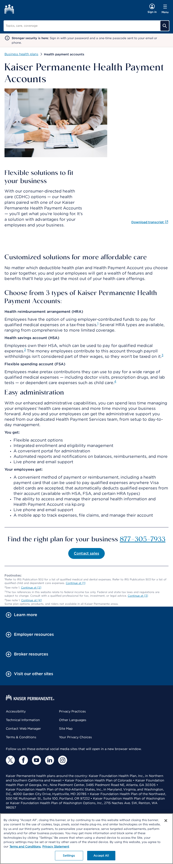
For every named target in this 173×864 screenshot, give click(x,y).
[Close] (166, 821)
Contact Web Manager (23, 728)
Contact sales (86, 553)
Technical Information (23, 720)
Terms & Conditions (21, 737)
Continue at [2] (31, 587)
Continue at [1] (75, 583)
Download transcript (148, 222)
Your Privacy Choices (75, 737)
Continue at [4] (31, 600)
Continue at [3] (138, 595)
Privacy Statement (55, 846)
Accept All (101, 855)
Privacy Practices (72, 711)
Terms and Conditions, (25, 846)
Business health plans (21, 54)
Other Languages (72, 720)
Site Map (66, 728)
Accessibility (16, 711)
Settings (69, 855)
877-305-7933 (143, 538)
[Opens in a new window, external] (10, 760)
